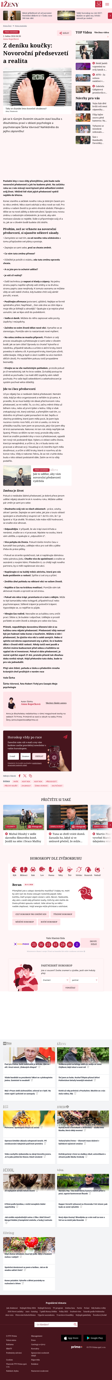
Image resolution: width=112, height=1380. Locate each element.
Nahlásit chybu (12, 1371)
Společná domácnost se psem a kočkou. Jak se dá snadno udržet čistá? (26, 1268)
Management (36, 1336)
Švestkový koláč (100, 1315)
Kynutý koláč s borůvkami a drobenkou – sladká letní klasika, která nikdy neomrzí (81, 1128)
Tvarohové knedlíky (65, 1315)
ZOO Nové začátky (15, 1311)
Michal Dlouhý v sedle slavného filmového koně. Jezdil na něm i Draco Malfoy (23, 837)
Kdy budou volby (98, 1308)
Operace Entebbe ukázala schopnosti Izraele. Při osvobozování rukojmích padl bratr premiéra (26, 1142)
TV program (58, 1308)
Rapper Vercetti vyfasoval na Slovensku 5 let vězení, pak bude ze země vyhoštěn (83, 1205)
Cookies (9, 1360)
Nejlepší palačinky (83, 1315)
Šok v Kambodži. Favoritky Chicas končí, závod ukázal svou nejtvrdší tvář (99, 140)
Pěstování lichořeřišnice (25, 1315)
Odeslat (39, 756)
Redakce (34, 1364)
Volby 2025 (63, 1311)
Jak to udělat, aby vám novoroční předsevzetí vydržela (47, 477)
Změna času (70, 1308)
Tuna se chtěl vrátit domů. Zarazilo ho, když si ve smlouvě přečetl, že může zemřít (67, 839)
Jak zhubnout (12, 1308)
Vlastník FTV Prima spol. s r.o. (16, 1365)
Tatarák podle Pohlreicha (93, 1311)
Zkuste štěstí (93, 943)
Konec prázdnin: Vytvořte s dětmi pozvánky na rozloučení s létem (25, 1281)
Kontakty (35, 1348)
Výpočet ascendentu (46, 1315)
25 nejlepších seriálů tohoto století (20, 1191)
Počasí (86, 1308)
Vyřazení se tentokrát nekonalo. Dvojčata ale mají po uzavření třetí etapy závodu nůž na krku (99, 129)
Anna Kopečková (11, 39)
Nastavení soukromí (39, 1371)
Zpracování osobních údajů (40, 1354)
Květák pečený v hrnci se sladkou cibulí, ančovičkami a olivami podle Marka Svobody (82, 1155)
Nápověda (35, 1360)
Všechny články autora (56, 703)
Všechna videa (101, 32)
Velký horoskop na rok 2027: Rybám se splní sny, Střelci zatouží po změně (89, 15)
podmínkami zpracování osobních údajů (25, 764)
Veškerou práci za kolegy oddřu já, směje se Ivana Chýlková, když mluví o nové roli (80, 1065)
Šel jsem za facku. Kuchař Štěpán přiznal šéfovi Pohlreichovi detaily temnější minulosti (79, 1078)
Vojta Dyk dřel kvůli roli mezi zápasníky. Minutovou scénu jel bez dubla (99, 106)
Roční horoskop (49, 922)
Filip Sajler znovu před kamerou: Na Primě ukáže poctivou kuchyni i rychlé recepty (99, 117)
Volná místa (11, 1340)
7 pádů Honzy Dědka (48, 1311)
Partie (79, 1308)
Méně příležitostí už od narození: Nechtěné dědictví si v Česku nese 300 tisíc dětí (37, 15)
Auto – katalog (31, 1311)
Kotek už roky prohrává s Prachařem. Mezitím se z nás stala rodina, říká (82, 1092)
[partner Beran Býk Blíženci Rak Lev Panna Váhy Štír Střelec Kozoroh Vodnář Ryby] (84, 980)
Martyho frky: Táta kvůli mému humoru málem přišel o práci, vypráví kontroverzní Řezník (82, 1192)
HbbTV (9, 1348)
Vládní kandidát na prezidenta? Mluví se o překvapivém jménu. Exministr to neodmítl (28, 1078)
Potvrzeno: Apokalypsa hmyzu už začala (22, 1127)
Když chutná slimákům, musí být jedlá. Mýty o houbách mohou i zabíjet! (28, 1255)
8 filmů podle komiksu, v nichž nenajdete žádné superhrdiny (25, 1205)
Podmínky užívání (14, 1353)
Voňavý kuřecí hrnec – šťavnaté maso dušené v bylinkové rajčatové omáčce (79, 1142)
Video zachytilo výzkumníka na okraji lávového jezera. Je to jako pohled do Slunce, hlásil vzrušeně (28, 1155)
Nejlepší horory (44, 1308)
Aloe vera (9, 1315)
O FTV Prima (11, 1336)
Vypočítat (70, 988)
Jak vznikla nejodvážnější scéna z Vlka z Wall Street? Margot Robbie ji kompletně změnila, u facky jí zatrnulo (28, 1218)
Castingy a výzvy (38, 1344)
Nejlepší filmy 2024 (28, 1308)
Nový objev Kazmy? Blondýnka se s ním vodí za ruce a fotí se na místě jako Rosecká (82, 1218)
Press (33, 1340)
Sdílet (64, 34)
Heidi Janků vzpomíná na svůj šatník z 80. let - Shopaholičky (99, 69)
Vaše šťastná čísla (55, 938)
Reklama (10, 1344)
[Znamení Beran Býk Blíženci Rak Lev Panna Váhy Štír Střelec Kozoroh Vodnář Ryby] (25, 756)
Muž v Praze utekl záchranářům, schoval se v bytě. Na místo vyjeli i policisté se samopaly (28, 1092)
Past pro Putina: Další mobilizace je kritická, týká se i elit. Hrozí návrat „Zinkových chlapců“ (27, 1065)
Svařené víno (75, 1311)
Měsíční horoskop (24, 922)
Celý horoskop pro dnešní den (30, 914)
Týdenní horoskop (62, 914)
